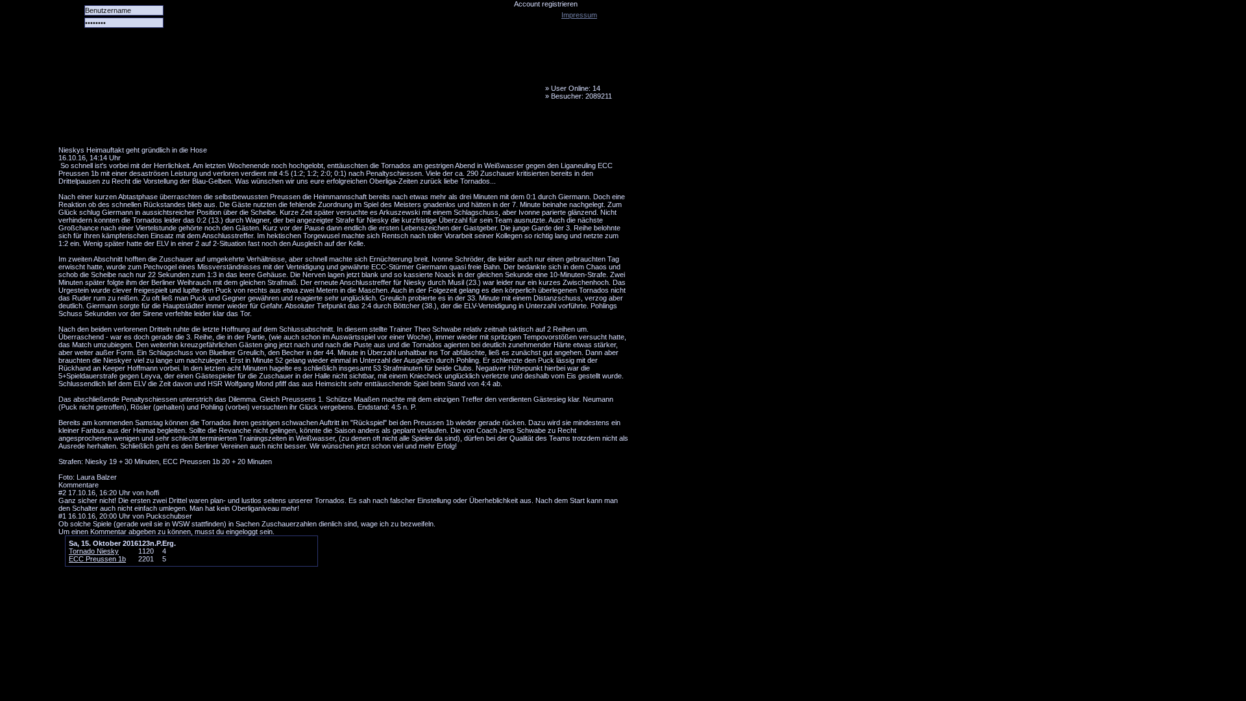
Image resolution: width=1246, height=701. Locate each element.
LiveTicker (287, 126)
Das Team (186, 126)
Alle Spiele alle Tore (110, 126)
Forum (237, 126)
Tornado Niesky (344, 74)
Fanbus (388, 126)
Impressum (579, 15)
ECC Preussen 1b (97, 559)
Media (338, 126)
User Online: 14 (575, 88)
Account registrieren (546, 4)
